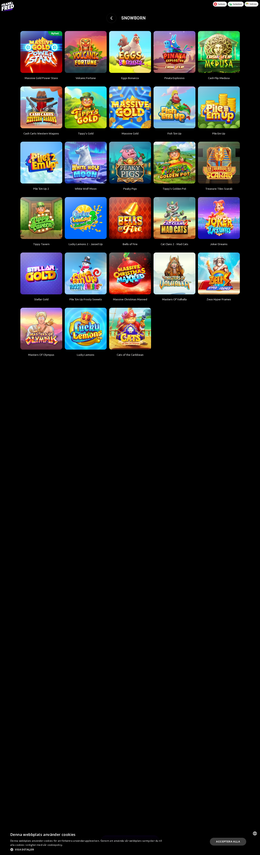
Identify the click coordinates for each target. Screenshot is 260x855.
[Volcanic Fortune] (86, 52)
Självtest (253, 4)
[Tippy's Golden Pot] (174, 163)
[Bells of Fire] (130, 218)
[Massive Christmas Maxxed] (130, 273)
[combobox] (255, 833)
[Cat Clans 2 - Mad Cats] (174, 218)
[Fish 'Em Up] (174, 107)
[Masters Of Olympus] (41, 329)
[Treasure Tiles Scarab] (219, 163)
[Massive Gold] (130, 107)
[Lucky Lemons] (86, 329)
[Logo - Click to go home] (8, 6)
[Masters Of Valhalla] (174, 273)
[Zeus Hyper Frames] (219, 273)
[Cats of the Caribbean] (130, 329)
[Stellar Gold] (41, 273)
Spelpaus (221, 4)
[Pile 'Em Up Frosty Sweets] (86, 273)
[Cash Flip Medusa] (219, 52)
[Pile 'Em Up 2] (41, 163)
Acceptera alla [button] (228, 841)
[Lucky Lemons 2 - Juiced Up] (86, 218)
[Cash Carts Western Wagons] (41, 107)
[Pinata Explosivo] (174, 52)
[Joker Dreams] (219, 218)
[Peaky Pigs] (130, 163)
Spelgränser (237, 4)
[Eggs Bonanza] (130, 52)
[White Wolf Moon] (86, 163)
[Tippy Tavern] (41, 218)
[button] (87, 849)
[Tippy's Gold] (86, 107)
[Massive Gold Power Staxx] (41, 52)
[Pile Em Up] (219, 107)
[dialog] (130, 841)
